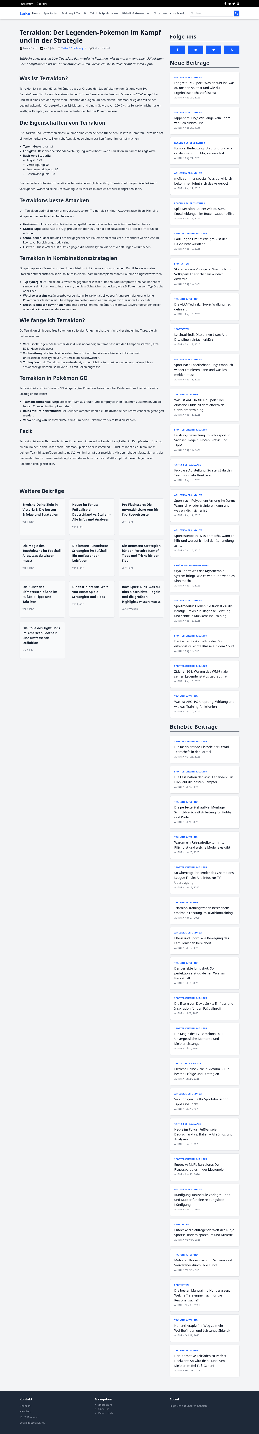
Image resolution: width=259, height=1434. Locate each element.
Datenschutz (105, 1413)
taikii (25, 13)
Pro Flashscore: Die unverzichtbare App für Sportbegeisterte (140, 509)
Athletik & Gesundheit (136, 13)
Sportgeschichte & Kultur (171, 13)
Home (36, 13)
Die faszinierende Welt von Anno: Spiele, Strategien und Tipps (90, 592)
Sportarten (51, 13)
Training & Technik (74, 13)
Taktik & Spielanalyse (104, 13)
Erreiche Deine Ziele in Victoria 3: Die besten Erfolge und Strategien (40, 509)
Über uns (42, 3)
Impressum (26, 3)
